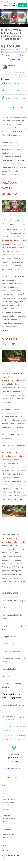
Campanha (4, 107)
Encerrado (6, 55)
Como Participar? (14, 107)
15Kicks (24, 55)
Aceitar (22, 5)
